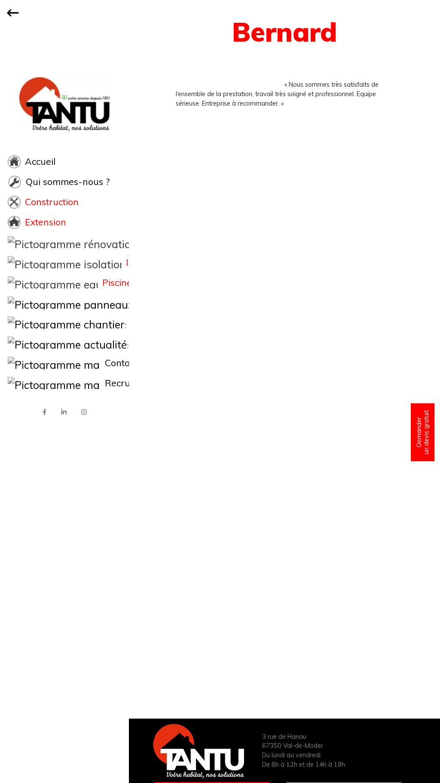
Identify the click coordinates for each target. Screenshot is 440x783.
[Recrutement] (64, 383)
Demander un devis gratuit (422, 432)
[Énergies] (64, 303)
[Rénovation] (64, 242)
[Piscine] (64, 283)
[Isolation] (64, 263)
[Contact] (64, 363)
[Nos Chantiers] (64, 323)
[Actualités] (64, 343)
